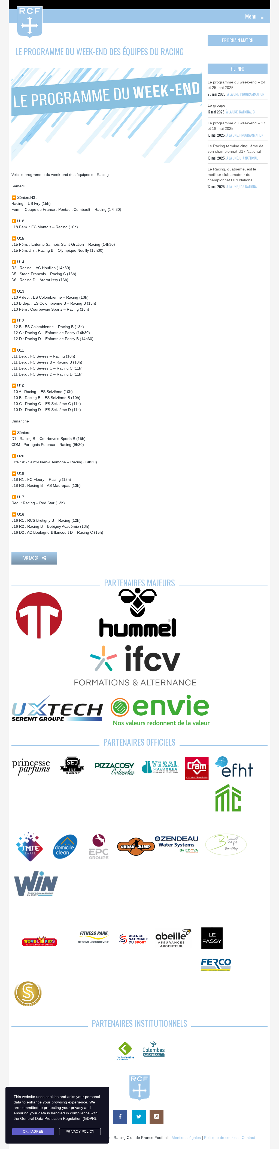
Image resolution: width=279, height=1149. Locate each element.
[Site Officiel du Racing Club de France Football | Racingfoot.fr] (15, 16)
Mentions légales (186, 1137)
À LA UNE (233, 94)
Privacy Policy (80, 1131)
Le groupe (216, 105)
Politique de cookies (221, 1137)
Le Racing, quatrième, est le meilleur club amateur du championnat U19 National (232, 174)
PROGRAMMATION (252, 94)
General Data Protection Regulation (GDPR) (58, 1118)
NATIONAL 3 (247, 112)
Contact (248, 1137)
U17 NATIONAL (248, 158)
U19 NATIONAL (248, 186)
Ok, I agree (33, 1131)
